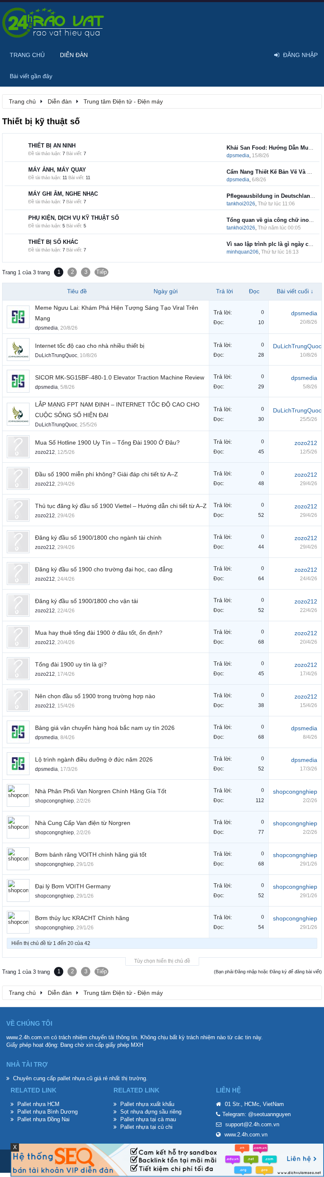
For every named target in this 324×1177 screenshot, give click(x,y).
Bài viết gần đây (31, 76)
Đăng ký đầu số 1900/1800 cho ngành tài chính (98, 537)
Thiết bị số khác (53, 242)
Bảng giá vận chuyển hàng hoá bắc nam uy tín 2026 (105, 727)
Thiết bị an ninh (52, 145)
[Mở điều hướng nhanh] (311, 101)
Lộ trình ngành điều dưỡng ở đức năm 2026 (94, 759)
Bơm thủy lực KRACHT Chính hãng (82, 918)
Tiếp (101, 272)
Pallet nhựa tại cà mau (148, 1119)
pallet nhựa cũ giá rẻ (82, 1078)
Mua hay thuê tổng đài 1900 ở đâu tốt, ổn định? (98, 632)
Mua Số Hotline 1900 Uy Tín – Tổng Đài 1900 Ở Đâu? (107, 442)
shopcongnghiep (54, 801)
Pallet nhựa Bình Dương (47, 1112)
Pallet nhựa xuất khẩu (147, 1104)
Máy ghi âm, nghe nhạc (63, 194)
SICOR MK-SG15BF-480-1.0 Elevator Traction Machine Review (119, 377)
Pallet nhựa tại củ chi (146, 1127)
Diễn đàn (74, 55)
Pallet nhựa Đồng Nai (43, 1119)
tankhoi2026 (241, 204)
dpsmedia (238, 155)
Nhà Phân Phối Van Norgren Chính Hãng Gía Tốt (100, 791)
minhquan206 (243, 252)
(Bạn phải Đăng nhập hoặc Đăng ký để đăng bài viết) (268, 971)
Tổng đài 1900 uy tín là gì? (71, 664)
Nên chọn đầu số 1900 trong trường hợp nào (95, 696)
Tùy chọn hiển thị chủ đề (162, 961)
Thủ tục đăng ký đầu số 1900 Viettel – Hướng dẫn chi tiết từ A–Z (121, 505)
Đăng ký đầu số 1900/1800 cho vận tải (86, 601)
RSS (218, 150)
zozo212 (45, 452)
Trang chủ (27, 55)
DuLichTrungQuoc (56, 355)
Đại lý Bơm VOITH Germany (73, 886)
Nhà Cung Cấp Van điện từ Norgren (82, 822)
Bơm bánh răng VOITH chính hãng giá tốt (90, 854)
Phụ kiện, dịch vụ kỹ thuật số (73, 218)
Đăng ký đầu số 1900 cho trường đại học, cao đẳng (104, 569)
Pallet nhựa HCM (38, 1104)
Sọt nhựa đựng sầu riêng (150, 1112)
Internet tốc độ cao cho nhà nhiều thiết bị (89, 345)
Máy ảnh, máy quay (57, 170)
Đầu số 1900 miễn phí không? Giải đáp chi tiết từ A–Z (106, 474)
